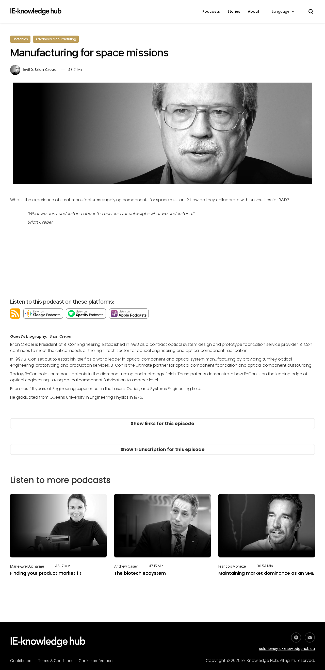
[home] (38, 11)
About (253, 11)
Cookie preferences (97, 660)
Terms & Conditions (55, 660)
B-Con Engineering (82, 344)
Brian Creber (46, 69)
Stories (234, 11)
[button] (283, 11)
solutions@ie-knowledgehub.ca (287, 648)
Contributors (21, 660)
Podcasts (211, 11)
